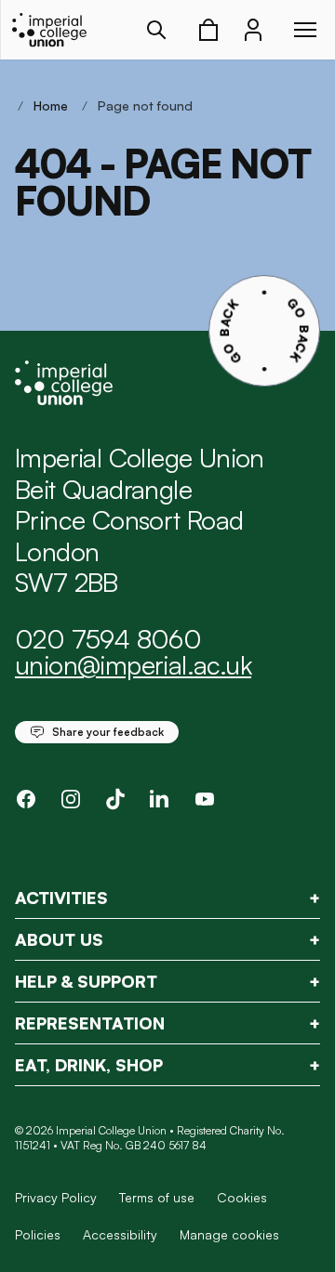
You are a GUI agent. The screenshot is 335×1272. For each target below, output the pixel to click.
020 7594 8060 (108, 639)
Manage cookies (229, 1234)
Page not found (145, 105)
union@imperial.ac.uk (133, 665)
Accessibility (120, 1234)
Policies (37, 1234)
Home (51, 105)
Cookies (242, 1197)
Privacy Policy (56, 1197)
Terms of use (156, 1197)
